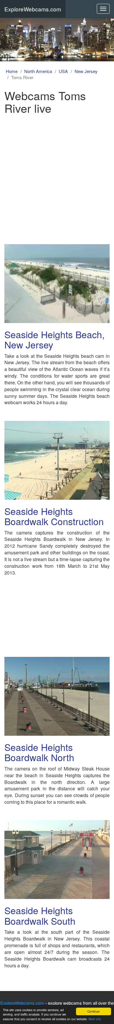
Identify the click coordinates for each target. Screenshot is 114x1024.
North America (38, 71)
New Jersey (86, 71)
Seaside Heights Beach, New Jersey (54, 339)
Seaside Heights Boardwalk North (39, 752)
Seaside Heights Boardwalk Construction (54, 516)
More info (95, 1019)
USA (63, 71)
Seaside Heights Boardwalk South (39, 915)
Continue (93, 1011)
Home (12, 71)
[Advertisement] (57, 177)
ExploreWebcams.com (32, 9)
